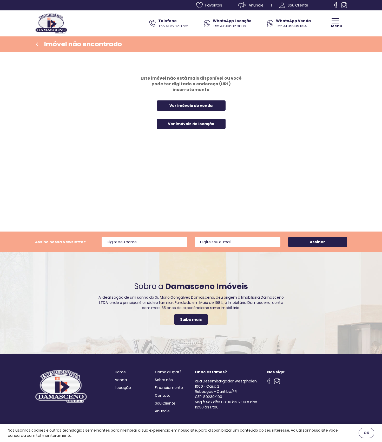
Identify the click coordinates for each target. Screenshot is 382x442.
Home (120, 372)
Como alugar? (168, 372)
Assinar (317, 242)
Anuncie (162, 411)
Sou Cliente (165, 403)
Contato (162, 395)
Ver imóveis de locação (191, 123)
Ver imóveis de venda (191, 105)
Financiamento (169, 387)
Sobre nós (164, 379)
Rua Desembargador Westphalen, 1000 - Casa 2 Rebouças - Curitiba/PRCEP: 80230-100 (226, 389)
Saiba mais (191, 319)
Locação (123, 387)
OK (366, 432)
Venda (121, 379)
